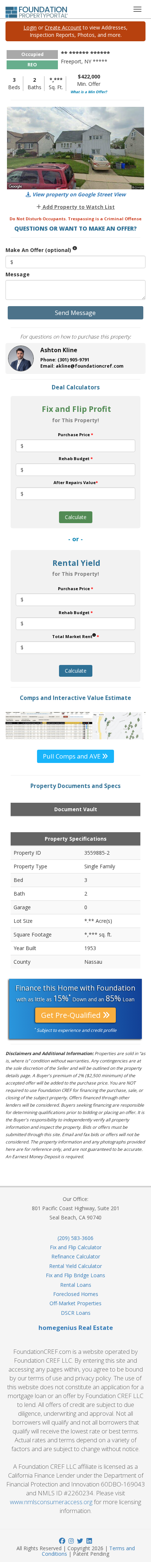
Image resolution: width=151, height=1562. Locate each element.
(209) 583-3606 (75, 1237)
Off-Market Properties (75, 1303)
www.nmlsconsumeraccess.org (51, 1502)
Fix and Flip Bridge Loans (75, 1275)
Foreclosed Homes (75, 1293)
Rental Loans (75, 1284)
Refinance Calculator (75, 1256)
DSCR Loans (76, 1312)
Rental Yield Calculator (75, 1265)
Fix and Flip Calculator (76, 1247)
